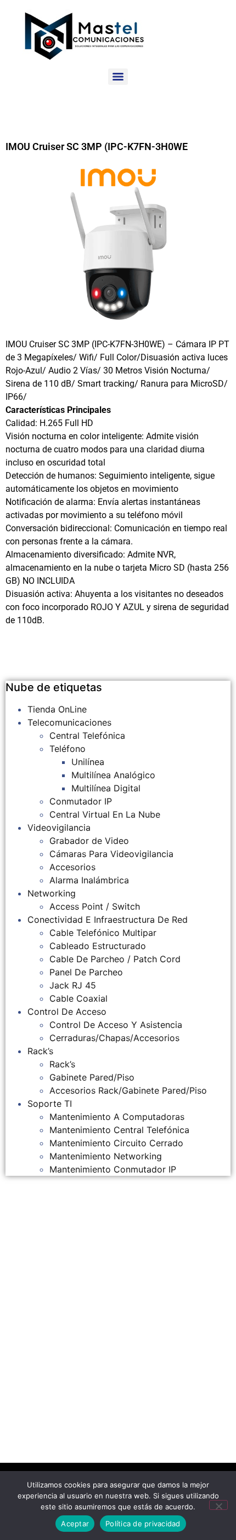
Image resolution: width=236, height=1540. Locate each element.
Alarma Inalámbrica (89, 880)
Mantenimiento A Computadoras (116, 1116)
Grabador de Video (89, 840)
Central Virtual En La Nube (104, 814)
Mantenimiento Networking (105, 1156)
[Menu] (118, 76)
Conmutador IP (80, 801)
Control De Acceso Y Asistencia (115, 1024)
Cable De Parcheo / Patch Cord (115, 958)
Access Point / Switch (94, 906)
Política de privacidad (143, 1523)
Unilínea (87, 761)
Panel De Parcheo (86, 972)
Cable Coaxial (78, 998)
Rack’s (40, 1050)
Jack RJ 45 (72, 985)
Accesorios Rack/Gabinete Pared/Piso (128, 1090)
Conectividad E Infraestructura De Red (107, 919)
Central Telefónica (87, 735)
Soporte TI (49, 1103)
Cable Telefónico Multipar (102, 932)
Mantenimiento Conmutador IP (112, 1169)
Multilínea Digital (106, 788)
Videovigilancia (59, 827)
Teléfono (67, 748)
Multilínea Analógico (113, 774)
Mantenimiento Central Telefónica (119, 1129)
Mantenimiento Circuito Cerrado (116, 1142)
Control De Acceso (66, 1011)
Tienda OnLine (57, 709)
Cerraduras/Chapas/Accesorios (114, 1037)
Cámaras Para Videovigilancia (111, 853)
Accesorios (72, 866)
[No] (218, 1505)
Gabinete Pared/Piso (91, 1077)
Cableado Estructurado (97, 945)
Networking (51, 893)
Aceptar (75, 1523)
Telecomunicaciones (69, 722)
